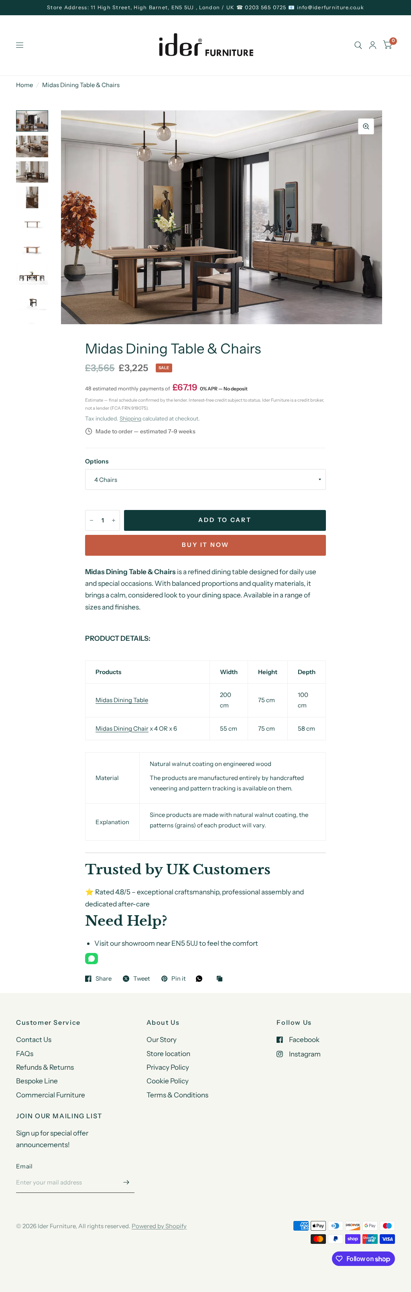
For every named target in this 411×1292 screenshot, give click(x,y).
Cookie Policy (167, 1081)
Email (24, 1166)
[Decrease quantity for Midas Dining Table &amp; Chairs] (91, 520)
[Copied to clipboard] (221, 979)
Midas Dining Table (122, 700)
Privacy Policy (167, 1067)
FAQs (24, 1053)
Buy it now (206, 544)
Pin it (178, 978)
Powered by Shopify (159, 1226)
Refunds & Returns (45, 1067)
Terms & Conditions (177, 1095)
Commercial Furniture (50, 1095)
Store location (168, 1053)
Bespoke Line (37, 1081)
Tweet (141, 978)
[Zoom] (366, 126)
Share (104, 978)
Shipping (130, 418)
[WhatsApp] (91, 958)
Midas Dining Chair (122, 728)
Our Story (161, 1039)
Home (24, 85)
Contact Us (33, 1039)
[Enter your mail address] (126, 1182)
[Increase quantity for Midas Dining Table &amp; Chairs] (114, 520)
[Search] (358, 45)
